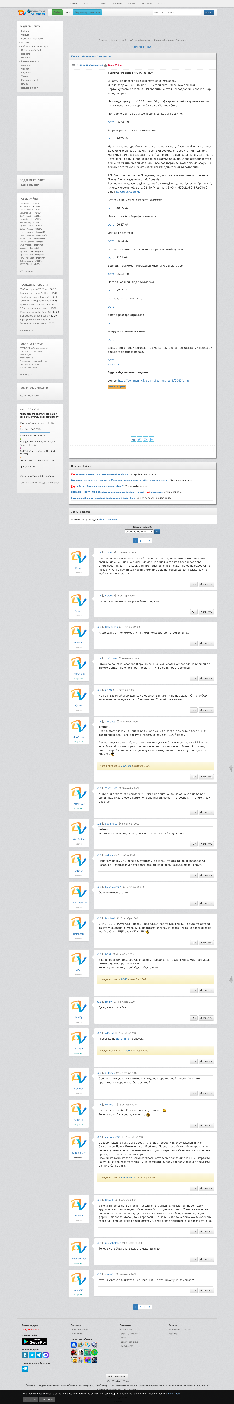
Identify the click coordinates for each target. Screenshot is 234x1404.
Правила (172, 1333)
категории (139, 46)
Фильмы (25, 65)
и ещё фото (116, 364)
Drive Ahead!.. (26, 245)
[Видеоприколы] (81, 1355)
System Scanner (27, 242)
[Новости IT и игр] (81, 1362)
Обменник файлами (32, 38)
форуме (38, 344)
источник (122, 1038)
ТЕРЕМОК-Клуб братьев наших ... (35, 348)
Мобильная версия (117, 1376)
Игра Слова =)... (27, 358)
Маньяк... (24, 248)
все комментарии (29, 395)
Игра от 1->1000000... (30, 367)
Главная (73, 3)
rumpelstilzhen (79, 1258)
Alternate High (26, 222)
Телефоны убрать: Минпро (34, 296)
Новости (88, 3)
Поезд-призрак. (27, 232)
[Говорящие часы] (74, 1352)
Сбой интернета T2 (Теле (34, 289)
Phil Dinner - (25, 203)
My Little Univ (26, 251)
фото (111, 122)
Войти (57, 12)
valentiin (78, 1290)
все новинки (26, 270)
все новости (26, 330)
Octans (78, 611)
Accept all (30, 1399)
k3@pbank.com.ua (128, 191)
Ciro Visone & (26, 209)
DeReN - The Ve (26, 225)
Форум (161, 3)
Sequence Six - (26, 213)
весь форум (26, 374)
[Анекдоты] (87, 1355)
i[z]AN (78, 705)
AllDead (78, 1048)
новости (42, 284)
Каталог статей (29, 80)
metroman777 (78, 1152)
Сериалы (26, 68)
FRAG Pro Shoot (27, 258)
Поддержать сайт (32, 180)
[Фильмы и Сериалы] (94, 1362)
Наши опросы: (29, 409)
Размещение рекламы (179, 1329)
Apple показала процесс (33, 304)
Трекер (103, 3)
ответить (207, 584)
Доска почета (126, 1346)
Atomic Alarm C (26, 238)
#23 (99, 552)
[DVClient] (87, 1345)
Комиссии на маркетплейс (34, 300)
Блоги (123, 1337)
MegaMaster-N (78, 902)
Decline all (47, 1399)
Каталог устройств (129, 1333)
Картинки (26, 72)
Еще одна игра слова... (30, 364)
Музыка (25, 57)
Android (117, 3)
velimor (79, 871)
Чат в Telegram (117, 386)
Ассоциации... (26, 354)
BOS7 (79, 969)
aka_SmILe (79, 839)
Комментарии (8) (29, 482)
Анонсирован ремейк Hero (34, 293)
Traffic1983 (78, 674)
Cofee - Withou (26, 229)
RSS (149, 46)
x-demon (78, 1088)
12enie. (78, 568)
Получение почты (79, 1329)
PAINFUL (78, 1120)
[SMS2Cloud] (94, 1345)
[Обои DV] (87, 1362)
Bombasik (78, 933)
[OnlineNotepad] (74, 1345)
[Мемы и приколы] (81, 1345)
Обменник (146, 3)
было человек (108, 519)
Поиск (24, 83)
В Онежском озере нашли (34, 315)
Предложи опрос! (49, 482)
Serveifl (79, 1215)
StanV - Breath (26, 216)
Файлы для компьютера (34, 46)
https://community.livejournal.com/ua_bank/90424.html (153, 380)
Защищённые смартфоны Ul (35, 312)
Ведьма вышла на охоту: (33, 323)
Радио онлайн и (27, 235)
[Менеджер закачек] (94, 1352)
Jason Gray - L (26, 219)
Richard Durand (26, 261)
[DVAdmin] (74, 1360)
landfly (78, 1017)
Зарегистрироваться (87, 12)
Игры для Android (31, 50)
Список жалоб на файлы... (32, 351)
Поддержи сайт (29, 87)
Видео (131, 3)
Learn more (174, 1393)
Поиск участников (129, 1342)
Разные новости (30, 61)
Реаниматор (126, 1329)
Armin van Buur (26, 206)
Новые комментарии (34, 388)
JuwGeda (78, 737)
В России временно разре (34, 308)
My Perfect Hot (26, 254)
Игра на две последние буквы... (34, 361)
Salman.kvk (78, 642)
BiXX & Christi (26, 264)
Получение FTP (78, 1333)
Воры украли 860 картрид (34, 319)
